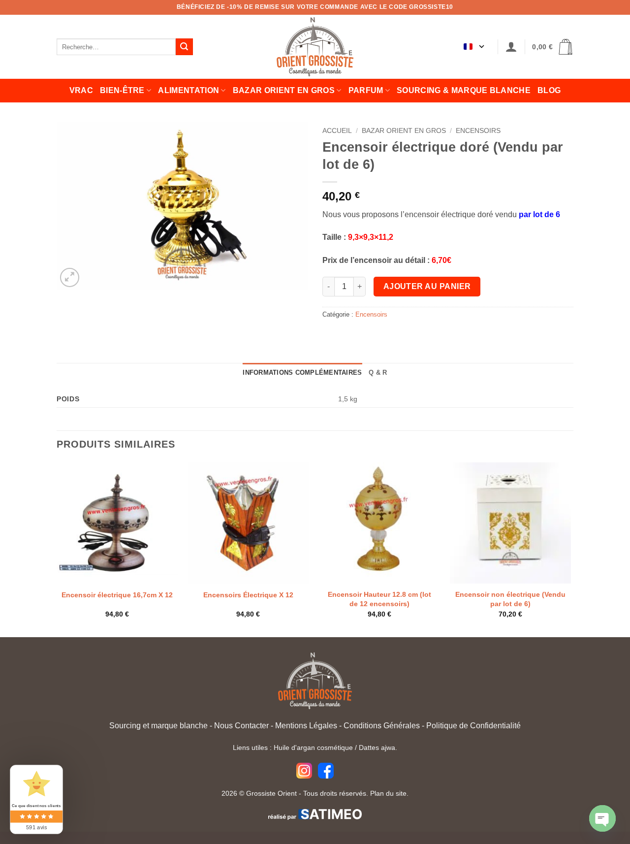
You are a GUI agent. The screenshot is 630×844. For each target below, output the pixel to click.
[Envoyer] (184, 46)
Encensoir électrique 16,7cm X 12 (117, 595)
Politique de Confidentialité (473, 725)
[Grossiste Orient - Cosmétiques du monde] (315, 47)
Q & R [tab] (378, 372)
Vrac (81, 90)
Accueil (337, 130)
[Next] (570, 548)
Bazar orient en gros (284, 90)
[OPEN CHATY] (602, 818)
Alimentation (188, 90)
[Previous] (57, 548)
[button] (511, 47)
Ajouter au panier (427, 286)
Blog (549, 90)
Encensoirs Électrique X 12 (248, 595)
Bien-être (122, 90)
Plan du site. (389, 793)
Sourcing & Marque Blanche (464, 90)
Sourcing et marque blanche (158, 725)
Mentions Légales (306, 725)
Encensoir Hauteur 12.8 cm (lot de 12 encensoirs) (379, 599)
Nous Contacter (241, 725)
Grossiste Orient (271, 793)
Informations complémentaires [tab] (302, 372)
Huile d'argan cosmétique (313, 747)
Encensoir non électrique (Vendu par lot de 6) (510, 599)
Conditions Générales (382, 725)
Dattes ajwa (377, 747)
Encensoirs (478, 130)
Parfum (365, 90)
